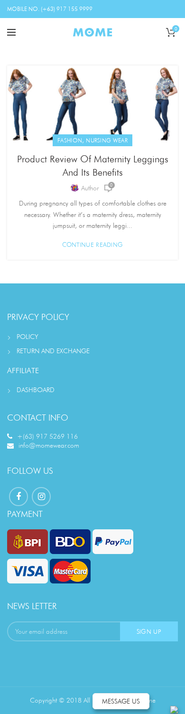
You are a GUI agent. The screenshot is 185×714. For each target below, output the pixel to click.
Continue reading (92, 245)
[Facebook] (18, 496)
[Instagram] (41, 496)
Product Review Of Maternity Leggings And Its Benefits (92, 165)
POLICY (27, 336)
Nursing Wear (107, 140)
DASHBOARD (36, 390)
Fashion (69, 140)
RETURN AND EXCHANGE (53, 351)
